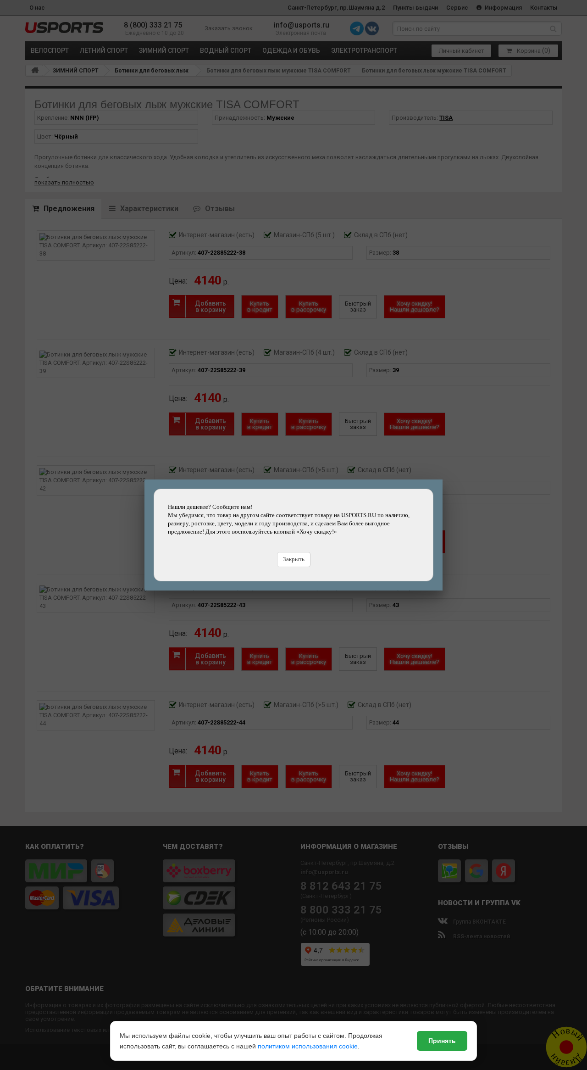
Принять (442, 1040)
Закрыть (294, 559)
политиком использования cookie (308, 1046)
